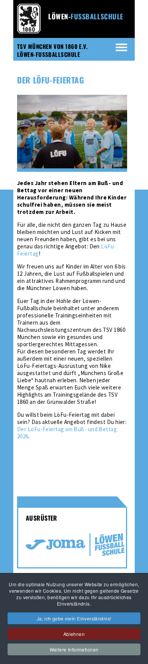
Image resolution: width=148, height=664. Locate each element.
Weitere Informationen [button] (74, 649)
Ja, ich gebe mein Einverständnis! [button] (74, 618)
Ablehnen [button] (74, 634)
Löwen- (85, 16)
